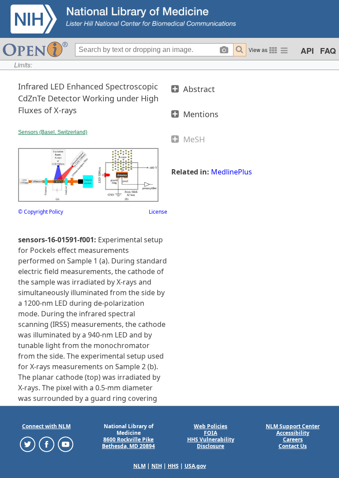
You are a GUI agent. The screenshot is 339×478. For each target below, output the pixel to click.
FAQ (328, 50)
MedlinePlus (231, 172)
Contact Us (293, 446)
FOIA (210, 433)
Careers (293, 439)
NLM (139, 466)
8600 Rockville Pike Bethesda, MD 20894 (128, 443)
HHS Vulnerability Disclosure (210, 443)
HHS (173, 466)
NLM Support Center (293, 426)
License (158, 211)
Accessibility (292, 433)
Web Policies (210, 426)
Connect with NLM (46, 426)
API (307, 50)
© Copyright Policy (40, 211)
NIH (156, 466)
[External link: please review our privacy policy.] (27, 444)
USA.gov (195, 466)
